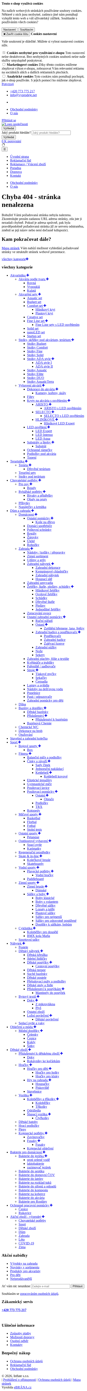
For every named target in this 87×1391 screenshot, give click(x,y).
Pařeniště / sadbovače (41, 666)
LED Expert (43, 431)
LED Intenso (44, 435)
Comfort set (35, 305)
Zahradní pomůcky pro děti (45, 700)
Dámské (40, 890)
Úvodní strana (19, 156)
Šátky (31, 1046)
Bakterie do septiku (31, 1171)
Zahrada (24, 548)
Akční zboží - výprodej (26, 1216)
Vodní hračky (44, 875)
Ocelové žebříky (46, 594)
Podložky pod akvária (41, 454)
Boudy (31, 488)
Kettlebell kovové (56, 776)
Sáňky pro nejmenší (48, 917)
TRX (38, 807)
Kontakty (16, 1345)
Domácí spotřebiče (39, 526)
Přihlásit (78, 1286)
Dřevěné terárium (38, 469)
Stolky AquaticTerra (40, 381)
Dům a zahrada (20, 510)
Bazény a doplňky (31, 708)
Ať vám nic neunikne (16, 1286)
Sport (14, 742)
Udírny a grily (36, 560)
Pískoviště (42, 1087)
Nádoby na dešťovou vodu (45, 689)
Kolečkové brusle (38, 860)
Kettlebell (42, 772)
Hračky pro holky (47, 1072)
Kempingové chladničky (51, 571)
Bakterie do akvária (32, 1198)
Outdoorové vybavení (34, 841)
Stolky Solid (35, 355)
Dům (22, 1232)
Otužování (26, 734)
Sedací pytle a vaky (32, 1023)
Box (30, 750)
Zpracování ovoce (39, 613)
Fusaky (32, 1141)
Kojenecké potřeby (32, 1133)
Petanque (33, 837)
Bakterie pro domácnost (26, 1152)
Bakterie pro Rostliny (33, 1201)
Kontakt (15, 175)
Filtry (30, 397)
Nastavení (9, 29)
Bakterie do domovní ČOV (37, 1175)
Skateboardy (35, 863)
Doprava (16, 172)
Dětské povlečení (46, 1019)
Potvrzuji (8, 84)
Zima (22, 1247)
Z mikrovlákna (45, 1004)
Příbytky (24, 503)
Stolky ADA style (39, 359)
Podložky (41, 803)
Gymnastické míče (39, 784)
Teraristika (17, 461)
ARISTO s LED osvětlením (62, 408)
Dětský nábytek (29, 951)
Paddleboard (35, 879)
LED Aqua (42, 438)
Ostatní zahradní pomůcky (45, 617)
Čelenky (32, 1034)
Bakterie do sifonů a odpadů (37, 1186)
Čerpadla (41, 681)
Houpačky (42, 1084)
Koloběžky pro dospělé (42, 932)
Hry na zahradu (38, 1080)
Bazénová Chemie (39, 723)
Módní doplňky (29, 1030)
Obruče (49, 799)
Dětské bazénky (37, 712)
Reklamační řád (20, 160)
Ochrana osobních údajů (26, 1361)
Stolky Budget (36, 343)
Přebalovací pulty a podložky (46, 981)
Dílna (22, 704)
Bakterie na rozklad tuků (35, 1182)
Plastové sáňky (45, 913)
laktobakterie (35, 1163)
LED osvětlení (37, 427)
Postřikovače (52, 636)
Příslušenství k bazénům (51, 719)
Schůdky (41, 598)
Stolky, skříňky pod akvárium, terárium (45, 340)
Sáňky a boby (36, 894)
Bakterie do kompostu (33, 1190)
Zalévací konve (54, 643)
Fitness (24, 753)
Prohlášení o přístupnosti (19, 1380)
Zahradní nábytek (39, 564)
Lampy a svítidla (38, 685)
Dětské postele (36, 977)
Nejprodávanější (21, 1278)
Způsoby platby (20, 1333)
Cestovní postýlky (47, 966)
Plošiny (40, 605)
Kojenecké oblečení (40, 1148)
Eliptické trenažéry (39, 780)
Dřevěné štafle (45, 602)
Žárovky (32, 537)
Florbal (32, 822)
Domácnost (27, 514)
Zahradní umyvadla (40, 583)
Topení (31, 457)
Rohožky (33, 545)
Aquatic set (34, 298)
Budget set (34, 302)
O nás (14, 113)
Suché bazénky (37, 974)
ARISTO (42, 404)
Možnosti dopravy (22, 1337)
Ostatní (40, 795)
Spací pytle (34, 844)
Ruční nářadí (44, 621)
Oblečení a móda (22, 1027)
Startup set (34, 336)
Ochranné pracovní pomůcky (30, 1205)
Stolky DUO (35, 378)
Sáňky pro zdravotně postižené (55, 920)
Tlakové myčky (45, 674)
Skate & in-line (29, 856)
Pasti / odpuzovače (39, 696)
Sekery (40, 655)
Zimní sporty (28, 882)
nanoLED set (36, 332)
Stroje (31, 670)
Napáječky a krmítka (32, 507)
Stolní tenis (34, 829)
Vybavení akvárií (30, 385)
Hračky (24, 1065)
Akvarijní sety (28, 294)
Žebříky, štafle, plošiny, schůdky (49, 586)
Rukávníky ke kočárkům (43, 1061)
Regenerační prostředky (34, 852)
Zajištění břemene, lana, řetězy (64, 628)
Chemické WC (28, 727)
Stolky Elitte (35, 374)
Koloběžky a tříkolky (41, 1099)
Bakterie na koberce (32, 1194)
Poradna (15, 168)
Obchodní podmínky (24, 109)
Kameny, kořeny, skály (50, 393)
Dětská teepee (36, 970)
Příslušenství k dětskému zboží (39, 1053)
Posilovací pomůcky (41, 791)
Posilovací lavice (38, 788)
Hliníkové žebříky (47, 590)
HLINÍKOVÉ (45, 419)
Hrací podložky (29, 1125)
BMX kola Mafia (38, 936)
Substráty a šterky (39, 442)
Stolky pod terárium (32, 476)
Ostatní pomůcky (39, 518)
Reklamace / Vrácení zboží (28, 164)
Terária (24, 465)
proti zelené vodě (38, 1160)
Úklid (31, 541)
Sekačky (41, 677)
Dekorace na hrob (30, 731)
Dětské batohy (28, 1122)
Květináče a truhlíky (40, 662)
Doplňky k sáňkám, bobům (53, 924)
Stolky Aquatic (37, 370)
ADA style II (44, 366)
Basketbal (33, 818)
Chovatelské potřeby (24, 480)
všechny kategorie (14, 259)
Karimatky (34, 848)
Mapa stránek (11, 248)
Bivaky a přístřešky (40, 495)
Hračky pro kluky (47, 1076)
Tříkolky (41, 1106)
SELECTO (43, 412)
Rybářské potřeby (31, 491)
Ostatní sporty (28, 833)
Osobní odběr (19, 1341)
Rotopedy (33, 810)
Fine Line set (36, 321)
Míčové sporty (29, 814)
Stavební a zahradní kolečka (29, 738)
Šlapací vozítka (37, 1114)
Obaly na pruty (37, 499)
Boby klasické (44, 898)
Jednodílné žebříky (48, 609)
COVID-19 (26, 1243)
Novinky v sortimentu (24, 1267)
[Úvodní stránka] (15, 124)
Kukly (31, 1042)
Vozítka (24, 1095)
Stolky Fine (34, 351)
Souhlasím (26, 29)
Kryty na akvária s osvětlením (47, 400)
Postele (23, 947)
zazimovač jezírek (39, 1167)
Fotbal (31, 826)
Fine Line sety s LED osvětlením (57, 324)
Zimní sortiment (37, 556)
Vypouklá (33, 286)
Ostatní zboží (36, 1012)
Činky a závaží (37, 761)
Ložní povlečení (38, 1015)
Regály (32, 533)
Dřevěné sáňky (45, 905)
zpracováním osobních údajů (39, 1293)
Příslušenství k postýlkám (44, 989)
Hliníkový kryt (45, 309)
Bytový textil (28, 996)
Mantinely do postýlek (50, 993)
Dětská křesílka (37, 955)
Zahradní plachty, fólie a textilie (48, 658)
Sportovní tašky (29, 939)
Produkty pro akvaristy (25, 1271)
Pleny (22, 1129)
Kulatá (31, 290)
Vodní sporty (28, 867)
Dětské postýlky (38, 962)
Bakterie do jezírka (32, 1156)
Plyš (38, 1008)
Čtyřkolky (42, 1118)
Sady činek (42, 765)
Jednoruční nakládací (49, 769)
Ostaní (40, 624)
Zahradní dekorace (47, 567)
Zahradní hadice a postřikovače (56, 632)
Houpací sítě (43, 579)
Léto (22, 1239)
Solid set (32, 328)
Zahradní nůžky (46, 647)
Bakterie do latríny (31, 1179)
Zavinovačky (36, 1137)
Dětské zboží (19, 1049)
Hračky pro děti (38, 1068)
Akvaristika (18, 275)
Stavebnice (34, 1091)
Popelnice (33, 693)
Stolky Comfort (37, 347)
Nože (39, 651)
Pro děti (15, 1275)
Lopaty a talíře (45, 909)
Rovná (31, 283)
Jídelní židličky (37, 958)
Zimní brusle (36, 886)
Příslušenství (36, 715)
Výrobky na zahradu (24, 1263)
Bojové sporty (28, 746)
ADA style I (43, 362)
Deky (31, 1000)
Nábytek (16, 943)
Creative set (35, 317)
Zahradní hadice (54, 640)
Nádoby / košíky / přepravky (46, 552)
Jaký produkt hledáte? (16, 132)
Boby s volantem (46, 901)
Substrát (40, 446)
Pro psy (24, 484)
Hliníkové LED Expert (59, 423)
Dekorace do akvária (41, 389)
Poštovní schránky (39, 529)
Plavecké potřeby (39, 871)
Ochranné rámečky (39, 450)
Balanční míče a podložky (44, 757)
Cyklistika (26, 928)
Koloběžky (42, 1103)
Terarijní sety (27, 472)
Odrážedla (34, 1110)
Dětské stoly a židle (40, 985)
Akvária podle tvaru (32, 279)
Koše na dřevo (45, 522)
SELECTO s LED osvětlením (64, 416)
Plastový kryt (44, 313)
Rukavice (25, 1213)
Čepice (31, 1038)
